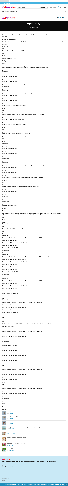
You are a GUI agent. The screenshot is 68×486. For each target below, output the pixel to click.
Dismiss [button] (66, 484)
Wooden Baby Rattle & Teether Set (13, 421)
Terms (3, 471)
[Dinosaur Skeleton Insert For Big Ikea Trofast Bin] (4, 439)
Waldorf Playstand (10, 432)
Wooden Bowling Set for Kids (12, 416)
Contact (4, 474)
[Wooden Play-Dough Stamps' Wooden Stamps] (4, 444)
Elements (33, 27)
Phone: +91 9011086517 (8, 465)
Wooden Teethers (10, 411)
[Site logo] (9, 7)
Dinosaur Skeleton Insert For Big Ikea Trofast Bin (16, 437)
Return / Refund (5, 476)
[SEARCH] (47, 7)
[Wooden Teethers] (4, 413)
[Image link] (6, 459)
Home (30, 27)
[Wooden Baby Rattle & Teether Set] (4, 423)
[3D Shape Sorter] (4, 449)
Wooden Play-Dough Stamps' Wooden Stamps (16, 443)
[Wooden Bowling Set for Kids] (4, 418)
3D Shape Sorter (10, 448)
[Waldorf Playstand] (4, 433)
